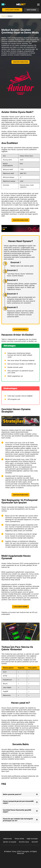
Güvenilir (35, 842)
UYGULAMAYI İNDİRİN (20, 606)
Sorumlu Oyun (24, 842)
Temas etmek (19, 839)
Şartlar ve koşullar (9, 842)
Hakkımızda (7, 839)
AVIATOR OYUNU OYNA (20, 62)
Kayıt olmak (31, 10)
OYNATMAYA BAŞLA (20, 329)
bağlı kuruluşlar (32, 839)
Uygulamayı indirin (12, 10)
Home (3, 16)
